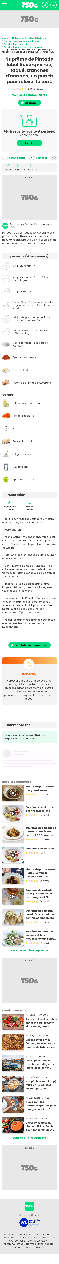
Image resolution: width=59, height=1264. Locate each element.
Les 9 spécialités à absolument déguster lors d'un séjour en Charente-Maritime (40, 1064)
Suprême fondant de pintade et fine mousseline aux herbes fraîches (41, 935)
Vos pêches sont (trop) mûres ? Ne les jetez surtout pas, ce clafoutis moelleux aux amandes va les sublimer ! (41, 1085)
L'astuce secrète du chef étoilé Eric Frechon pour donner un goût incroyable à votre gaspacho (41, 1126)
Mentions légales (40, 1238)
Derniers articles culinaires (29, 1137)
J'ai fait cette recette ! (31, 645)
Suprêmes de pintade (40, 848)
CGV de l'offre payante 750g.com (32, 1241)
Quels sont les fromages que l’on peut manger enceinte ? (41, 1105)
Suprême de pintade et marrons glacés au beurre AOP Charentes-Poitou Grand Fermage (41, 831)
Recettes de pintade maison (17, 44)
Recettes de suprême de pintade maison (23, 47)
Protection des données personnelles (23, 1244)
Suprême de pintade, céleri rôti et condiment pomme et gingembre (41, 914)
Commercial (9, 1238)
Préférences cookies (22, 1247)
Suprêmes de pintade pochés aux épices (40, 809)
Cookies (49, 1244)
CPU (11, 1241)
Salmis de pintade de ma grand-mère (40, 788)
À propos (9, 1234)
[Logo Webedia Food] (29, 1222)
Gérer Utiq (40, 1247)
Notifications (46, 1234)
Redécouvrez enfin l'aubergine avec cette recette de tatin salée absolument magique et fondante (40, 1043)
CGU (53, 1238)
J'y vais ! (29, 143)
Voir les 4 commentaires (29, 95)
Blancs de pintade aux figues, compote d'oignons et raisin (40, 873)
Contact (20, 1234)
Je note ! (31, 103)
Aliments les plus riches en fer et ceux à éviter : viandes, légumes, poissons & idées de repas (41, 1022)
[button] (38, 157)
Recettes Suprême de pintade (29, 950)
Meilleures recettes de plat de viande (29, 38)
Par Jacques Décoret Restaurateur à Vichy (31, 226)
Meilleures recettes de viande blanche (21, 41)
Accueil (5, 38)
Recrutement (23, 1238)
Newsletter (32, 1234)
